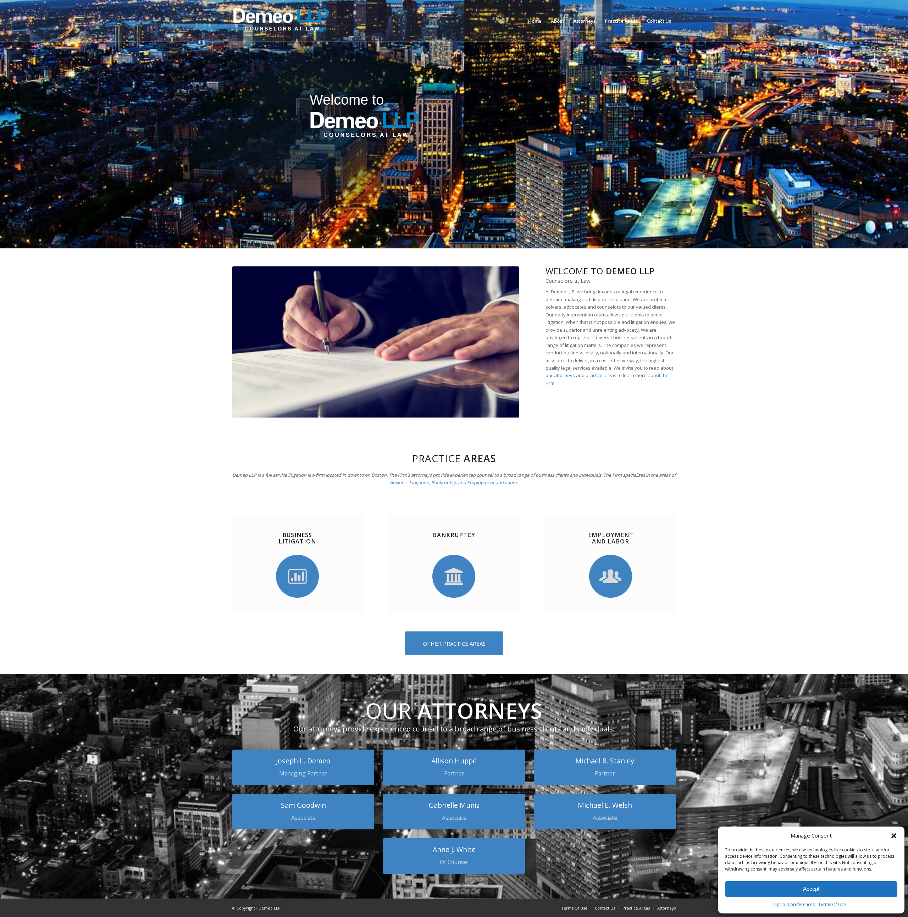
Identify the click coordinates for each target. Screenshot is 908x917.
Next (503, 342)
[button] (893, 835)
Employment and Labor (610, 538)
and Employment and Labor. (488, 482)
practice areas (601, 375)
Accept (811, 889)
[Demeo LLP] (285, 21)
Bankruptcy (454, 535)
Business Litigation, (410, 482)
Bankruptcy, (444, 482)
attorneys (564, 375)
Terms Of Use (832, 904)
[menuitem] (535, 21)
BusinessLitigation (297, 538)
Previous (248, 342)
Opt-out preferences (794, 904)
